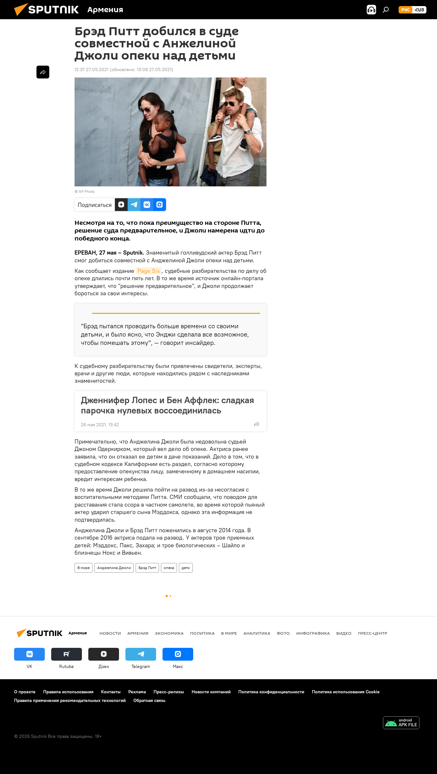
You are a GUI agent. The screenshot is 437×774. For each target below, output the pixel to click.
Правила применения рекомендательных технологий (70, 700)
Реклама (137, 692)
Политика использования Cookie (346, 692)
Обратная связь (149, 700)
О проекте (25, 692)
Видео (344, 633)
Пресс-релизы (169, 692)
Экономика (169, 633)
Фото (283, 633)
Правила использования (68, 692)
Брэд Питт (147, 567)
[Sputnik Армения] (49, 17)
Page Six (149, 270)
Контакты (111, 692)
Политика (202, 633)
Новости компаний (211, 692)
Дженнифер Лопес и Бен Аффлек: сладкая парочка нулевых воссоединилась (167, 405)
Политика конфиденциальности (271, 692)
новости (110, 633)
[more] (256, 424)
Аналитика (256, 633)
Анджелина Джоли (114, 567)
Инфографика (313, 633)
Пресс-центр (372, 633)
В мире (83, 567)
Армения (137, 633)
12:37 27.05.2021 (91, 69)
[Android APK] (401, 723)
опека (169, 567)
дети (186, 567)
